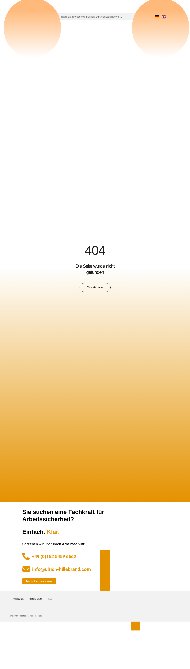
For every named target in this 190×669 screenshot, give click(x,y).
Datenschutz (36, 599)
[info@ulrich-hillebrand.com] (26, 569)
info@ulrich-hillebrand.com (61, 569)
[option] (164, 16)
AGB (50, 599)
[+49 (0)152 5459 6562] (26, 556)
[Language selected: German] (162, 17)
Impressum (18, 599)
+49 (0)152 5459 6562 (54, 556)
